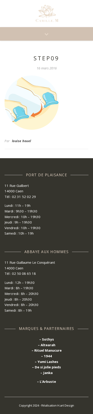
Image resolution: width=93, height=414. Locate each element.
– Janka (46, 372)
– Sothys (46, 339)
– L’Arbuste (46, 381)
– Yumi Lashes (46, 361)
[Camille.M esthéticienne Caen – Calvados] (46, 14)
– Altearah (46, 345)
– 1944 (46, 356)
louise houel (21, 141)
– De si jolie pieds (46, 367)
